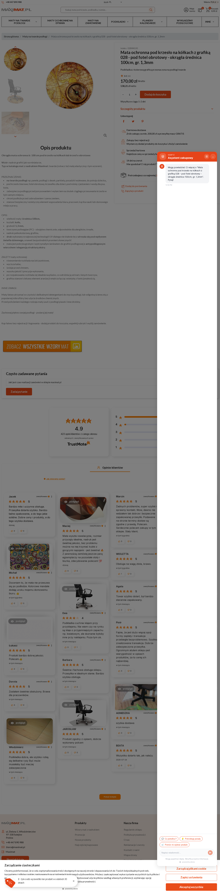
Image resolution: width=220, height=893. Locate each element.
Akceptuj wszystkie (191, 887)
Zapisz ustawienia (191, 877)
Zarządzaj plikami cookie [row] (191, 868)
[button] (10, 882)
